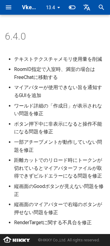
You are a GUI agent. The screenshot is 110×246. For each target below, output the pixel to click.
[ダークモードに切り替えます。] (72, 7)
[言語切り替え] (87, 7)
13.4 (50, 7)
